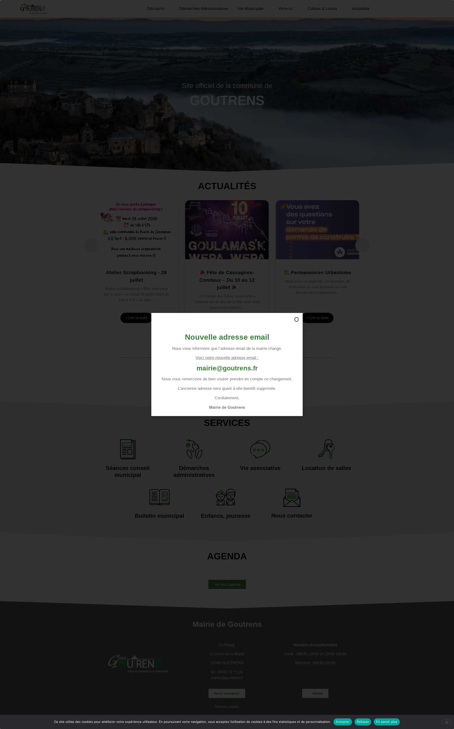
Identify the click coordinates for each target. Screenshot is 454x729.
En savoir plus (386, 722)
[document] (227, 364)
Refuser (363, 722)
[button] (296, 319)
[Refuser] (446, 722)
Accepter (343, 722)
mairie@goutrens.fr (227, 368)
